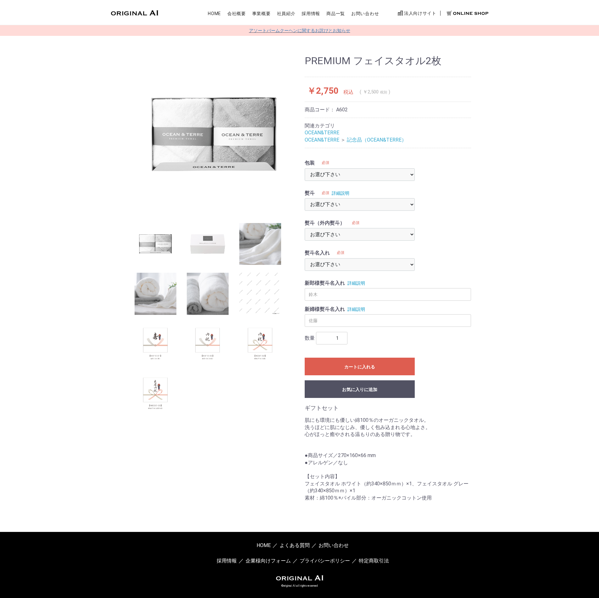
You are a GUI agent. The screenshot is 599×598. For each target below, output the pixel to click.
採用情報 (311, 13)
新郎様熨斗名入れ (325, 283)
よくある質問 (295, 545)
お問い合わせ (365, 13)
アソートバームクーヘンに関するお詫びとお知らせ (299, 30)
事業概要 (261, 13)
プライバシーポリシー (325, 561)
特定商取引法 (374, 561)
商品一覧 (335, 13)
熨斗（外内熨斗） (325, 223)
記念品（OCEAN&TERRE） (377, 140)
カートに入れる (359, 366)
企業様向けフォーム (268, 561)
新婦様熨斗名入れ (325, 309)
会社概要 (236, 13)
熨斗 (310, 193)
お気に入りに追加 (359, 389)
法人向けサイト (419, 13)
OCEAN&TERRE (322, 133)
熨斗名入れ (317, 253)
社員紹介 (286, 13)
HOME (214, 13)
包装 (310, 163)
